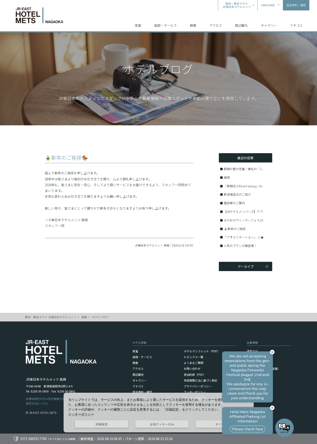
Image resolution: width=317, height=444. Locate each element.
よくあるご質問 (193, 363)
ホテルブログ (100, 317)
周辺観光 (241, 25)
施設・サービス (165, 25)
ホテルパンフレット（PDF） (202, 351)
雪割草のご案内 (234, 203)
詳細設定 (102, 424)
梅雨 (227, 177)
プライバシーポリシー (198, 386)
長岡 (84, 317)
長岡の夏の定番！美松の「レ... (244, 169)
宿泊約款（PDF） (195, 374)
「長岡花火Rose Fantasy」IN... (244, 186)
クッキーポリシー (195, 392)
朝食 (193, 25)
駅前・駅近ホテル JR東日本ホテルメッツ (50, 317)
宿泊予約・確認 (142, 392)
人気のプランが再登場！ (240, 245)
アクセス (215, 25)
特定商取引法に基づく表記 (200, 380)
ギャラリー (269, 25)
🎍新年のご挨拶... (236, 229)
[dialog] (159, 412)
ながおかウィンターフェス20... (244, 220)
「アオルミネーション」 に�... (245, 237)
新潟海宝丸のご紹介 (237, 194)
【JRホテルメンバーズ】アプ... (244, 211)
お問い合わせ (192, 368)
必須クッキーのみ (162, 424)
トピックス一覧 (193, 357)
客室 (138, 25)
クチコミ (296, 25)
